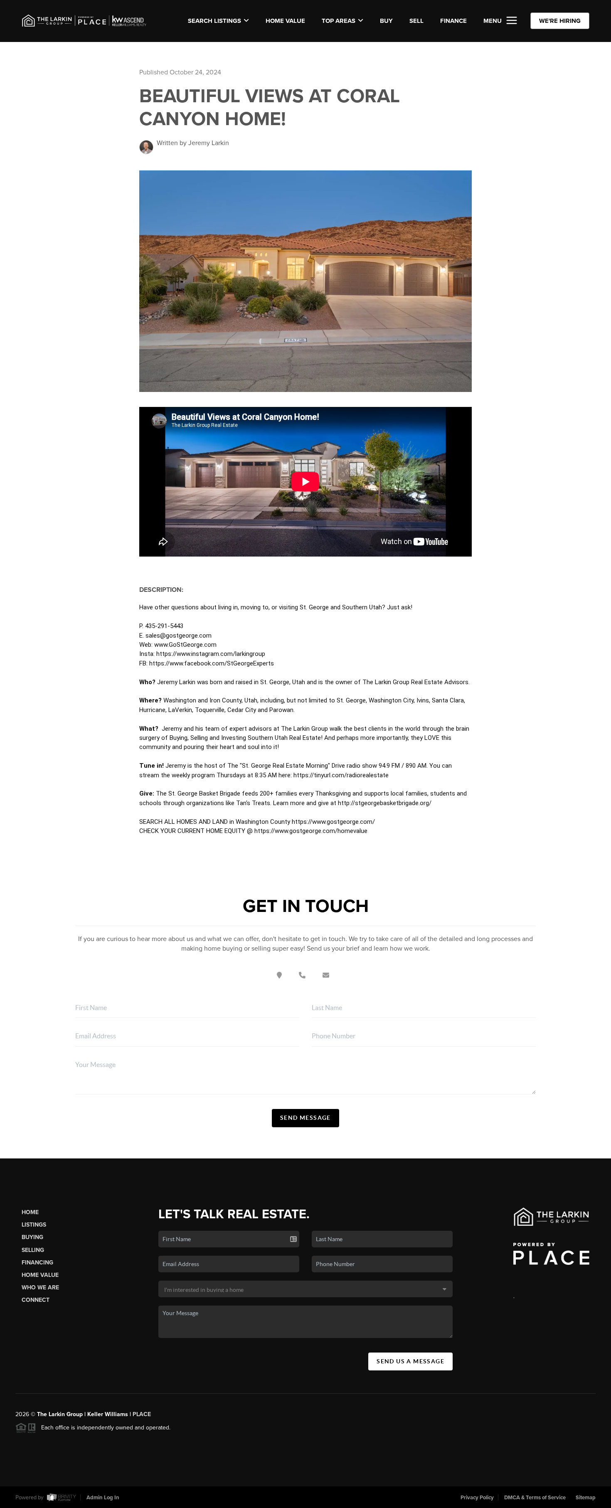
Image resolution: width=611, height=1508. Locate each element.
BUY (386, 21)
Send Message (305, 1117)
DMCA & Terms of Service (535, 1497)
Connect (35, 1299)
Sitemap (586, 1497)
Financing (37, 1262)
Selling (33, 1250)
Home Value (285, 21)
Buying (32, 1237)
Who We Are (40, 1287)
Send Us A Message (410, 1361)
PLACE (142, 1414)
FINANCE (453, 21)
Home (30, 1212)
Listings (34, 1224)
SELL (416, 21)
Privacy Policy (477, 1497)
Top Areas (338, 21)
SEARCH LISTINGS (214, 21)
